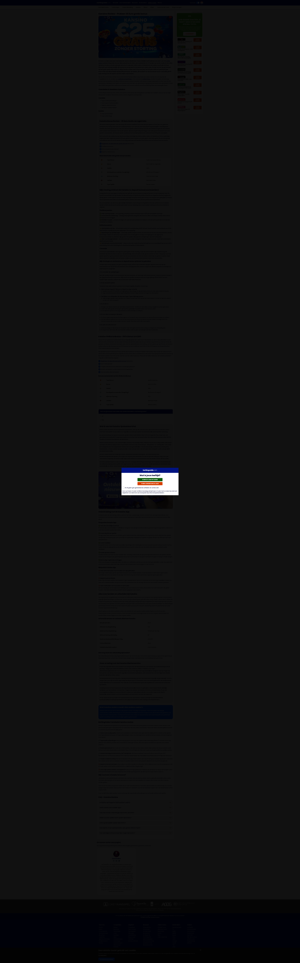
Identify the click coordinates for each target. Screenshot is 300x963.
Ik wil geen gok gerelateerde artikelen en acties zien (142, 488)
